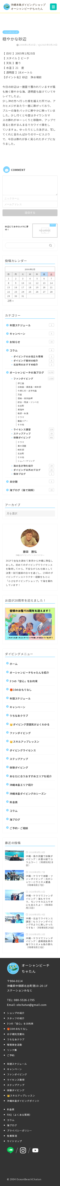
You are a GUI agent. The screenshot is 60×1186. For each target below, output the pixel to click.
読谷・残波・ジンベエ (28, 402)
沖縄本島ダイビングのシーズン (28, 793)
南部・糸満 (23, 413)
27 (44, 291)
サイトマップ (14, 1141)
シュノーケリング (26, 460)
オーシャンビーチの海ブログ (31, 372)
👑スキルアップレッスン (24, 741)
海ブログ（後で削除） (31, 490)
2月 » (11, 300)
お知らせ (31, 342)
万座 (20, 394)
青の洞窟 (22, 445)
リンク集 (12, 1050)
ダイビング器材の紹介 (33, 360)
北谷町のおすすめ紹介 (33, 364)
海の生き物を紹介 (33, 465)
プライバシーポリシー (19, 1130)
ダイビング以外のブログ (33, 469)
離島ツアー (23, 420)
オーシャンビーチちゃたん (36, 968)
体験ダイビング (33, 437)
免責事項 (12, 1135)
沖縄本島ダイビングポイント (23, 1100)
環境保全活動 (14, 1044)
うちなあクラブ (19, 715)
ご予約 (10, 1055)
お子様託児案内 (15, 1034)
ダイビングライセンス (23, 750)
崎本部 (21, 449)
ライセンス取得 (15, 1079)
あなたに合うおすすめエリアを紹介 (31, 776)
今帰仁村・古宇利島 (27, 390)
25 (30, 291)
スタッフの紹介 (15, 1018)
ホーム (14, 663)
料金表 (14, 802)
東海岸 (21, 409)
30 (15, 296)
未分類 (31, 481)
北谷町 (21, 405)
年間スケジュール (31, 325)
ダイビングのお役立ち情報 (33, 356)
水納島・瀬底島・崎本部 (29, 386)
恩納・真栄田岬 (25, 398)
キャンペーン (31, 333)
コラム (31, 350)
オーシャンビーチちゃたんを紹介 (29, 672)
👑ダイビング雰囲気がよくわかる (30, 724)
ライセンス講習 (33, 429)
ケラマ (21, 417)
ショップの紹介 (15, 1013)
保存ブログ (33, 473)
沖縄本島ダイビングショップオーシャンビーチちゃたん (28, 6)
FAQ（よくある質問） (19, 1114)
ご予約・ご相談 (19, 828)
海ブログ (15, 819)
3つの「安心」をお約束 (24, 681)
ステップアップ (33, 433)
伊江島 (21, 383)
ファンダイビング (11, 32)
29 (8, 296)
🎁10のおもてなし (21, 689)
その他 (21, 424)
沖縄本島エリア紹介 (21, 785)
